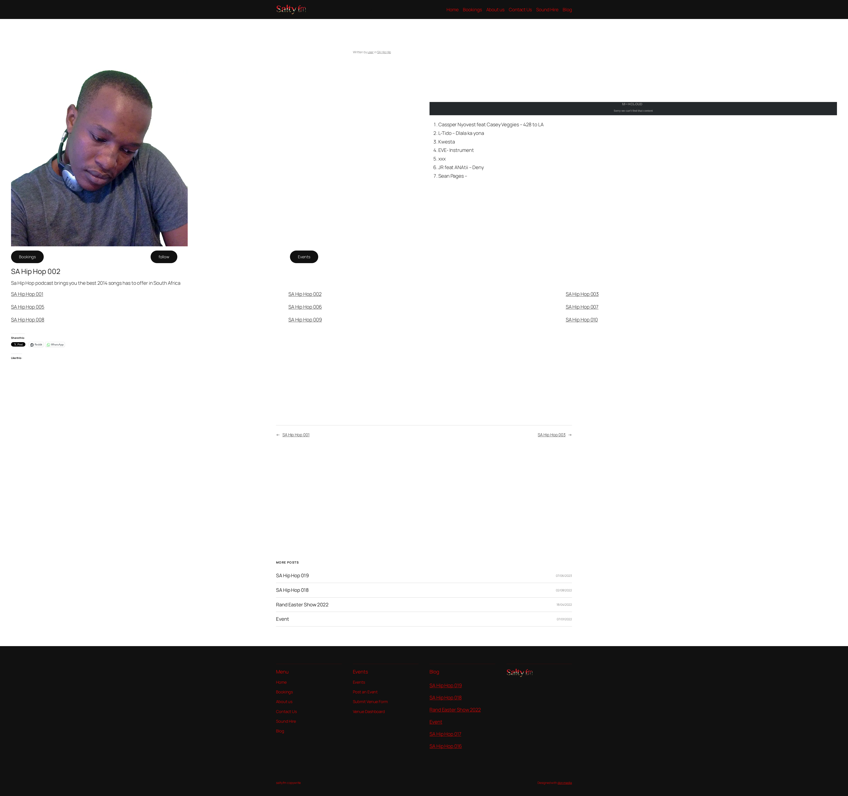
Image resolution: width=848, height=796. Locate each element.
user (370, 52)
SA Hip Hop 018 (292, 590)
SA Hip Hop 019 (292, 575)
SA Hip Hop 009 (305, 319)
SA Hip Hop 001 (27, 294)
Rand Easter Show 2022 (302, 604)
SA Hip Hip (384, 52)
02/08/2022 (564, 590)
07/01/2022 (564, 619)
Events (304, 256)
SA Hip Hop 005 (27, 307)
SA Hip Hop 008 (27, 319)
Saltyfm (376, 9)
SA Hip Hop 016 (446, 746)
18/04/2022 (564, 604)
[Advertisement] (465, 85)
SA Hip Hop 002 (305, 294)
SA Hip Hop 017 (445, 734)
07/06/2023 (564, 575)
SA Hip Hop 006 (305, 307)
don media (565, 783)
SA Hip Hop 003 (582, 294)
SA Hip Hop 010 (582, 319)
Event (282, 619)
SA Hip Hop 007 (582, 307)
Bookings (27, 256)
